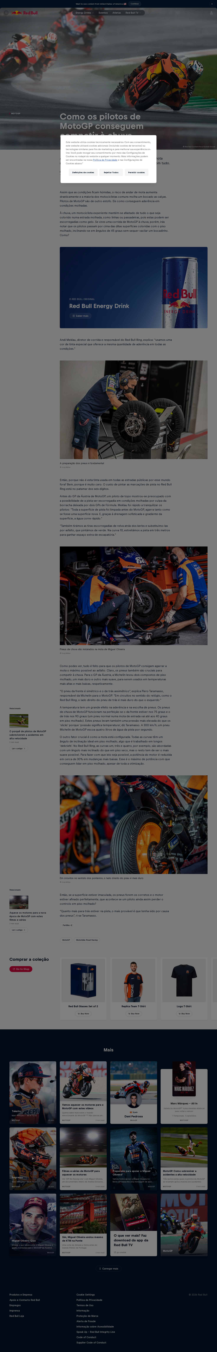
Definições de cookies (83, 172)
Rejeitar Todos (111, 172)
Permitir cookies (136, 172)
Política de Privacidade (105, 160)
